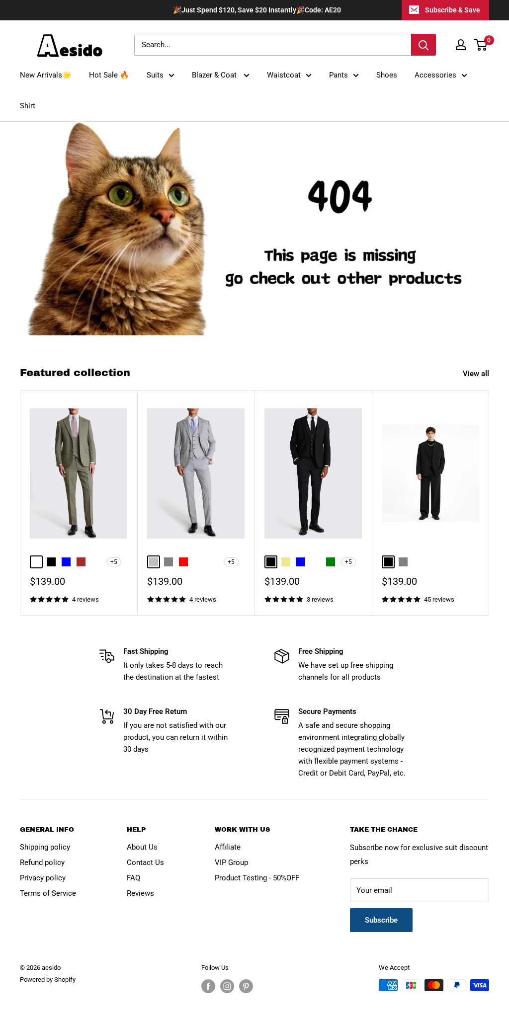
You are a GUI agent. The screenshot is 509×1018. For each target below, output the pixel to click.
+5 (113, 561)
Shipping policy (45, 847)
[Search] (423, 45)
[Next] (489, 503)
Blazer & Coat (215, 75)
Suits (155, 75)
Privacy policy (43, 877)
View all (477, 373)
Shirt (27, 105)
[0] (481, 45)
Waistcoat (284, 75)
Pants (338, 75)
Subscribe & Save (452, 10)
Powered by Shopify (48, 979)
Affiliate (228, 847)
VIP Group (231, 862)
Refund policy (42, 862)
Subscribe (381, 920)
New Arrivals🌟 (46, 75)
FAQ (133, 877)
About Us (142, 847)
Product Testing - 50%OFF (257, 877)
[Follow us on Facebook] (208, 986)
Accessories (435, 75)
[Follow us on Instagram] (227, 986)
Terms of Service (48, 893)
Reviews (140, 893)
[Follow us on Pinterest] (246, 986)
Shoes (386, 75)
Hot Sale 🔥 (109, 75)
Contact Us (145, 862)
